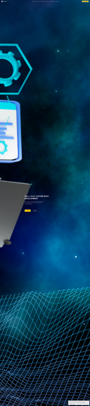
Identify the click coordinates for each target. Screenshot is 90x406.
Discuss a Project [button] (85, 1)
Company (47, 1)
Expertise (36, 1)
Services (33, 1)
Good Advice (43, 1)
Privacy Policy (75, 403)
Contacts (57, 1)
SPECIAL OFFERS (52, 1)
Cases (40, 1)
